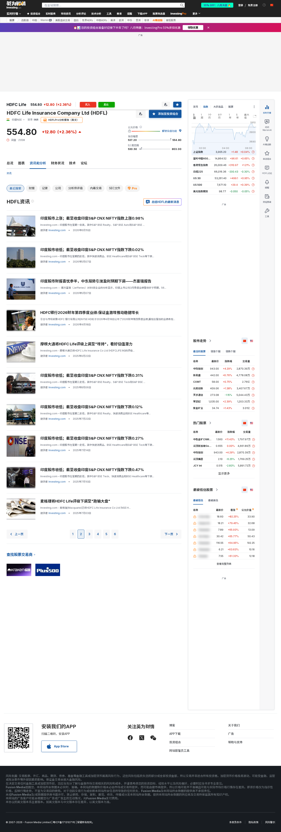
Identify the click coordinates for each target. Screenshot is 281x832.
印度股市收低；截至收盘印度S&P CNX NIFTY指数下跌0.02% (92, 250)
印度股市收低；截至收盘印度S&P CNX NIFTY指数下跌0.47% (92, 470)
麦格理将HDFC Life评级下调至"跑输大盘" (75, 501)
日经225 (198, 171)
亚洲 (138, 20)
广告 (231, 733)
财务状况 (57, 163)
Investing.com (57, 230)
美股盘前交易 (62, 20)
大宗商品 (218, 106)
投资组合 (175, 742)
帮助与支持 (235, 742)
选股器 (25, 20)
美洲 (112, 20)
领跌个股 (231, 351)
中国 (34, 20)
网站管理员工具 (179, 750)
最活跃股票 (199, 351)
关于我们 (234, 725)
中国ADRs (101, 20)
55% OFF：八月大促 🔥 (217, 5)
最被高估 (213, 500)
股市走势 (199, 341)
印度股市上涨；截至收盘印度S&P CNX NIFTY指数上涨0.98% (92, 218)
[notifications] (264, 5)
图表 (21, 163)
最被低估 (198, 500)
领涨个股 (216, 351)
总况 (10, 163)
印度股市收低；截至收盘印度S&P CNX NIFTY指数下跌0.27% (92, 438)
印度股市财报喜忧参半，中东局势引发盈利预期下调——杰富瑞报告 (95, 281)
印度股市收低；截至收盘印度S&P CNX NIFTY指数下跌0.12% (91, 407)
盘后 (76, 20)
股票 (11, 20)
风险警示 (270, 822)
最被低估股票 (203, 490)
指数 (205, 106)
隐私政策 (253, 822)
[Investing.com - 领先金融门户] (16, 5)
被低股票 (171, 20)
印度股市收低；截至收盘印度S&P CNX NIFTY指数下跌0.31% (91, 375)
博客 (172, 725)
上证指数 (198, 151)
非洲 (146, 20)
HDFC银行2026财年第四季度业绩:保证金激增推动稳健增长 (89, 312)
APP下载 (175, 733)
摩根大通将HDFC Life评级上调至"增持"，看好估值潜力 (86, 344)
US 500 (197, 184)
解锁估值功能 (169, 131)
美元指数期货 (200, 191)
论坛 (84, 163)
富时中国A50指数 (203, 158)
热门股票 (199, 423)
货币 (195, 106)
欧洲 (121, 20)
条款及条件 (235, 822)
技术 (72, 163)
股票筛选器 (159, 13)
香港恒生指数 (200, 165)
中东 (129, 20)
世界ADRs (87, 20)
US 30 (197, 178)
